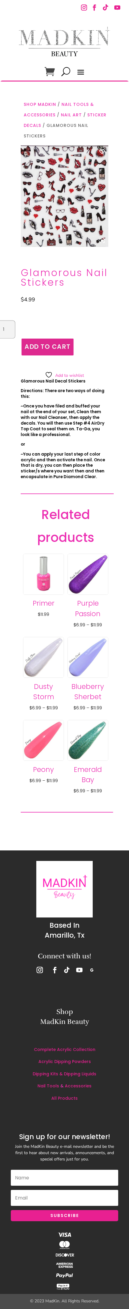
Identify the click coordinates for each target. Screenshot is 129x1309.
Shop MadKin (40, 104)
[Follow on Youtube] (117, 8)
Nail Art (71, 115)
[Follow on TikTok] (105, 8)
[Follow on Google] (92, 970)
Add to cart (47, 347)
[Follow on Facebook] (94, 8)
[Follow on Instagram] (84, 8)
